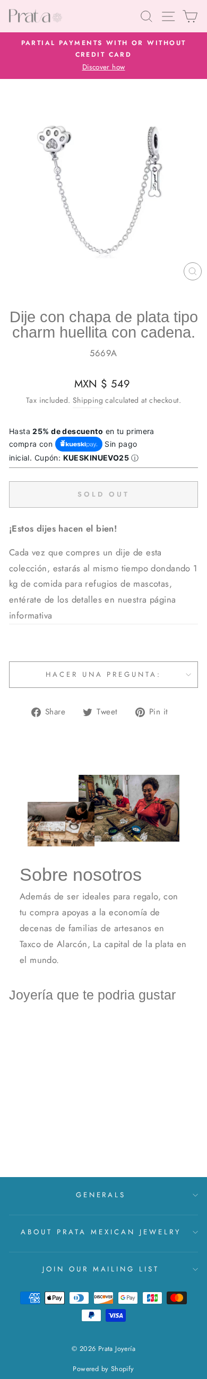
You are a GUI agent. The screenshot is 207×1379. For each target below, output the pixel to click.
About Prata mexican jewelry (100, 1232)
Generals (101, 1195)
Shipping (88, 400)
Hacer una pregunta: (104, 674)
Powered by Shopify (103, 1369)
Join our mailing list (100, 1269)
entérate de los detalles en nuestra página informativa (92, 607)
